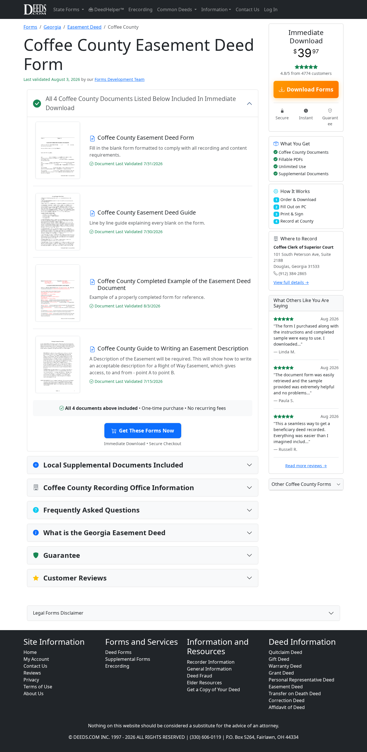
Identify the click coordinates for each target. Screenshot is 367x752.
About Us (34, 693)
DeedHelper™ (108, 9)
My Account (36, 659)
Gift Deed (279, 659)
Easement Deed (84, 27)
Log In (271, 9)
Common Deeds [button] (175, 9)
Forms (30, 27)
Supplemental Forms (127, 659)
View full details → (291, 282)
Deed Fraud (199, 676)
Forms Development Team (120, 79)
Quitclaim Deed (285, 652)
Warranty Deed (285, 666)
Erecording (140, 9)
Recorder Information (211, 662)
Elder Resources (204, 682)
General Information (209, 669)
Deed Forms (118, 652)
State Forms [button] (67, 9)
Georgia (52, 27)
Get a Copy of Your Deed (213, 689)
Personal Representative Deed (301, 680)
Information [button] (214, 9)
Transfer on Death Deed (295, 693)
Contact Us (247, 9)
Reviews (32, 673)
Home (30, 652)
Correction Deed (286, 700)
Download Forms (310, 89)
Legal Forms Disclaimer (58, 613)
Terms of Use (38, 686)
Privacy (31, 680)
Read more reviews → (306, 465)
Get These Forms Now (146, 430)
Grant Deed (281, 673)
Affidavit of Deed (287, 707)
